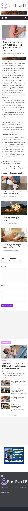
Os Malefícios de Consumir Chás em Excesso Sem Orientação (13, 193)
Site (2, 298)
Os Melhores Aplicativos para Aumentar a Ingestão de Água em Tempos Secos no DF (13, 246)
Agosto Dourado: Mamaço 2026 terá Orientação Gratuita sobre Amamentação (14, 365)
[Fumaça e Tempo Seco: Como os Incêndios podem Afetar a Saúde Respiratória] (5, 391)
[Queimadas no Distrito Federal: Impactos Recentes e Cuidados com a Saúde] (14, 202)
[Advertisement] (14, 325)
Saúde (4, 38)
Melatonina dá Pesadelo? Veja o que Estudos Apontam (18, 382)
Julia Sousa (21, 53)
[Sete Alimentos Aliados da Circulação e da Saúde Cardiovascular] (5, 408)
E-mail (3, 292)
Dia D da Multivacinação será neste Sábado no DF (17, 398)
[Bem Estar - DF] (14, 478)
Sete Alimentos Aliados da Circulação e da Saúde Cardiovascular (17, 406)
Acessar (3, 496)
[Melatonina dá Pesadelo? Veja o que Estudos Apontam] (5, 383)
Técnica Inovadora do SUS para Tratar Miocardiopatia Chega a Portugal (12, 162)
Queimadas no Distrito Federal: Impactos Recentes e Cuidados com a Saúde (13, 219)
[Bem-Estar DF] (2, 18)
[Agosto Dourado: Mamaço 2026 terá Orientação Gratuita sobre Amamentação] (14, 351)
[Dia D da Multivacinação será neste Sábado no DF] (5, 399)
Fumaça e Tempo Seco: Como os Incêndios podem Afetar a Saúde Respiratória (18, 390)
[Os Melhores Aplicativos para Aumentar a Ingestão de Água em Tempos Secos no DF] (14, 229)
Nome (3, 285)
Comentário (4, 267)
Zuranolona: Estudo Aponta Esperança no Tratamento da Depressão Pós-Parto (14, 168)
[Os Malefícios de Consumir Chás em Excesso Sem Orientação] (14, 177)
